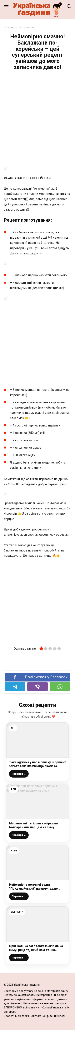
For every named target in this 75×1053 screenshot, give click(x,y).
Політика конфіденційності (47, 1016)
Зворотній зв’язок (16, 1016)
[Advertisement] (37, 124)
